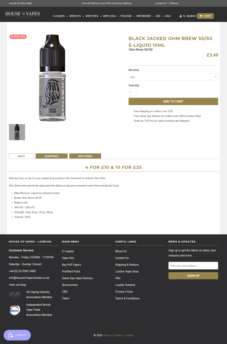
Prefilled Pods (71, 271)
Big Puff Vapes (71, 264)
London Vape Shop (127, 271)
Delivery (174, 3)
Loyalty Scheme (125, 285)
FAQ (117, 278)
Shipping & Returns (127, 264)
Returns (85, 156)
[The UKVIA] (15, 296)
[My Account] (180, 17)
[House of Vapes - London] (22, 14)
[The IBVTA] (15, 315)
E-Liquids (68, 251)
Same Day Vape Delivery (77, 278)
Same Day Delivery (122, 3)
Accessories (70, 285)
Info (21, 156)
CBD (65, 291)
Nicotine (134, 70)
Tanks (65, 298)
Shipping (52, 156)
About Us (121, 251)
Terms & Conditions (127, 298)
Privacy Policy (124, 291)
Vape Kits (68, 258)
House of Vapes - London (118, 335)
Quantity (134, 85)
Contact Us (161, 3)
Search (191, 16)
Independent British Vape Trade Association (38, 310)
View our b (17, 284)
